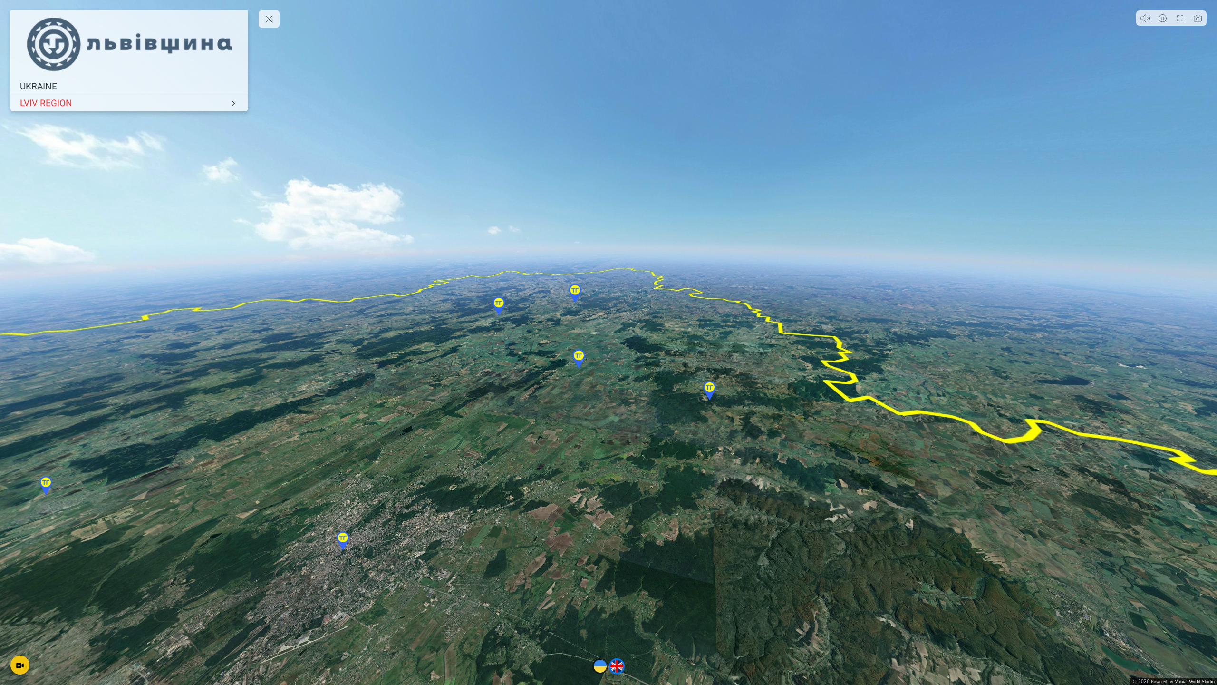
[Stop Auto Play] (1162, 18)
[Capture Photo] (1198, 18)
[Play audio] (1145, 18)
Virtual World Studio (1195, 681)
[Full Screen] (1180, 18)
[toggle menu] (269, 19)
